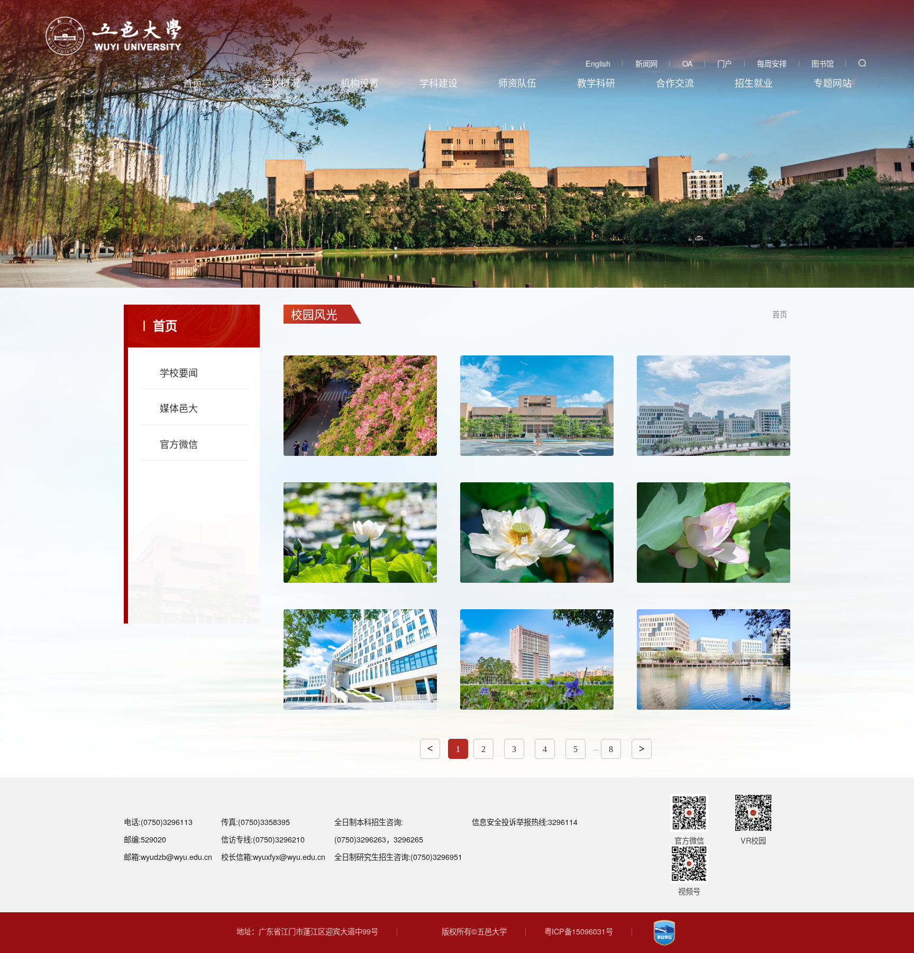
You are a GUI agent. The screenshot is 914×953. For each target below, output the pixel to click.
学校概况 (281, 82)
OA (687, 63)
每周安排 (772, 63)
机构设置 (360, 82)
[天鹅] (713, 659)
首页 (192, 82)
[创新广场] (360, 659)
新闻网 (646, 63)
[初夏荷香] (713, 532)
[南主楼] (537, 405)
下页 (642, 749)
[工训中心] (713, 405)
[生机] (537, 659)
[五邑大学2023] (113, 36)
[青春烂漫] (360, 405)
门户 (724, 63)
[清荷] (537, 532)
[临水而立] (360, 532)
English (598, 63)
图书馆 (822, 63)
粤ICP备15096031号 (578, 931)
